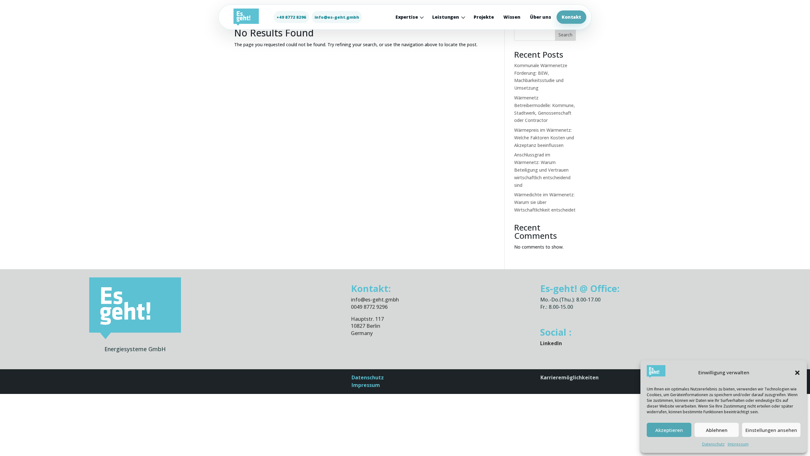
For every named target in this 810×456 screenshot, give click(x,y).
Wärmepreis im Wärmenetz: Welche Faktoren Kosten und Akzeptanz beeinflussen (544, 137)
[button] (797, 373)
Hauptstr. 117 (367, 318)
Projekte (484, 17)
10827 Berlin (365, 325)
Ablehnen (716, 430)
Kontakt (571, 17)
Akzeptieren (669, 430)
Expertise (407, 17)
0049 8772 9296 (369, 306)
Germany (362, 333)
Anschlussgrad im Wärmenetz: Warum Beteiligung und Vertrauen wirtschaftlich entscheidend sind (542, 170)
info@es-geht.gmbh (375, 299)
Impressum (738, 444)
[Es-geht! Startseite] (246, 17)
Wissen (511, 17)
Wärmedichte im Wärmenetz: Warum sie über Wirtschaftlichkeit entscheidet (545, 202)
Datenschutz (713, 444)
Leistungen (445, 17)
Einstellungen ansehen (771, 430)
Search (565, 35)
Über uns (540, 17)
